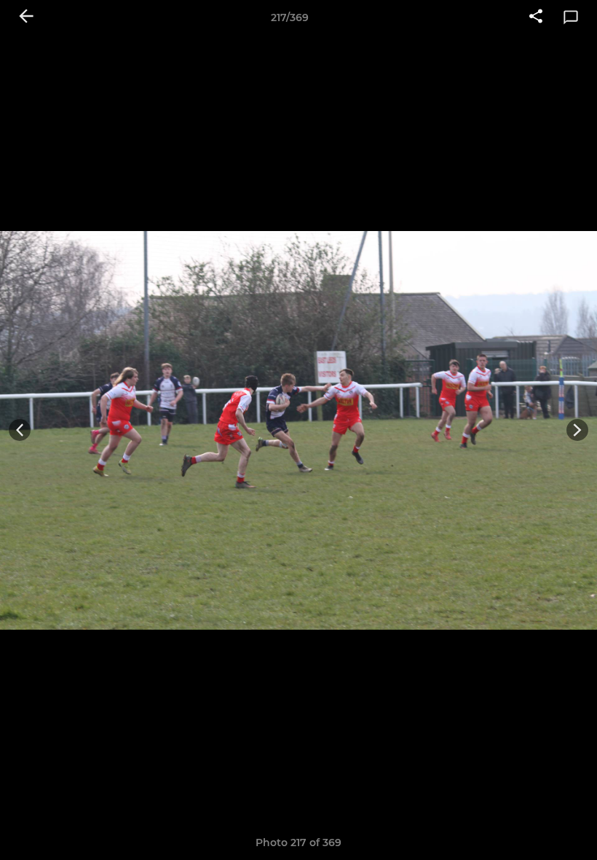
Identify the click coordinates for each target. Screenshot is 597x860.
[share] (536, 17)
